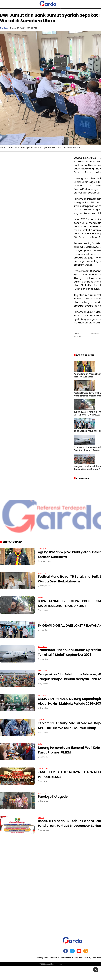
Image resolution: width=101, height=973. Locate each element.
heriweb (58, 964)
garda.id (48, 964)
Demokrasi (43, 768)
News (40, 597)
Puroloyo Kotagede (53, 796)
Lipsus (41, 719)
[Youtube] (79, 951)
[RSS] (85, 951)
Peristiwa (42, 671)
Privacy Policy (85, 957)
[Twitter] (72, 951)
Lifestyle (42, 548)
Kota (40, 744)
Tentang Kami (42, 957)
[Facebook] (65, 951)
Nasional (42, 622)
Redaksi (53, 957)
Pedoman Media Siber (68, 957)
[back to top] (95, 969)
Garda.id (4, 28)
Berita (41, 817)
